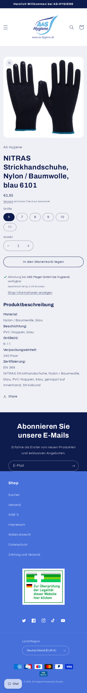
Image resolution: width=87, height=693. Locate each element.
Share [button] (12, 396)
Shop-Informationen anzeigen (30, 292)
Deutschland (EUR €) (41, 650)
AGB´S (13, 514)
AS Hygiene (37, 682)
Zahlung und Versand (24, 554)
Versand (8, 201)
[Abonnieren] (73, 466)
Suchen (14, 495)
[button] (5, 27)
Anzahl (8, 237)
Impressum (16, 524)
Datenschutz (18, 544)
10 (62, 217)
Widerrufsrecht (19, 534)
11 (10, 227)
